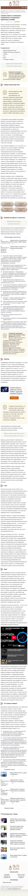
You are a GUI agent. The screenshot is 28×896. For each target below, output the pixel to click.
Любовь (5, 54)
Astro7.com (25, 212)
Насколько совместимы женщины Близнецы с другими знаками (17, 827)
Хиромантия (7, 877)
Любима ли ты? (7, 209)
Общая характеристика (9, 50)
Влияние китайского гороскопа (11, 52)
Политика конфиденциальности (14, 888)
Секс (4, 56)
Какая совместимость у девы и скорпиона (18, 773)
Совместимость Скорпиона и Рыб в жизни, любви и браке (18, 241)
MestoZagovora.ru (5, 10)
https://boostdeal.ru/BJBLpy (14, 79)
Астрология (11, 10)
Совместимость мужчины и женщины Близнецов (18, 247)
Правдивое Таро (21, 209)
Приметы (21, 877)
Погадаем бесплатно (7, 204)
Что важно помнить (8, 59)
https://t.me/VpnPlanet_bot (9, 348)
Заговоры (6, 874)
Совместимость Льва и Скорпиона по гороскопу (17, 780)
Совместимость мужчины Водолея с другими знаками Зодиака (18, 820)
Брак (4, 57)
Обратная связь (7, 882)
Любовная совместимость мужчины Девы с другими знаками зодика (18, 800)
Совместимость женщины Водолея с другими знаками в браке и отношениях (18, 835)
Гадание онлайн (21, 204)
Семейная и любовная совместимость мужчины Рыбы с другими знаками (17, 842)
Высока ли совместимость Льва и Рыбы (17, 848)
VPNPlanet (14, 340)
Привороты (7, 876)
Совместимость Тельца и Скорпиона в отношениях (17, 790)
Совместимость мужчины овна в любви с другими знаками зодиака (16, 391)
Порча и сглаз (21, 874)
